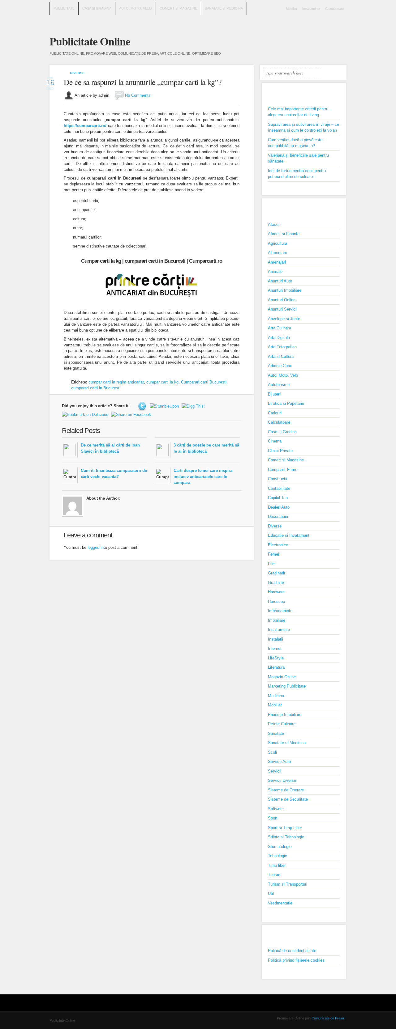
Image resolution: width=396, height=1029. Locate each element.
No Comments (138, 95)
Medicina (276, 695)
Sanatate (276, 733)
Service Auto (279, 761)
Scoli (272, 752)
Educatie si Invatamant (288, 535)
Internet (275, 648)
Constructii (277, 478)
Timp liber (277, 865)
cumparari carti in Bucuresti (95, 388)
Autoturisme (279, 384)
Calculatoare (334, 9)
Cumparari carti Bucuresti (203, 382)
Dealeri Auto (279, 507)
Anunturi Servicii (282, 309)
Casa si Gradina (96, 8)
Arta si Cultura (281, 356)
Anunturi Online (281, 300)
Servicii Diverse (282, 780)
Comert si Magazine (178, 8)
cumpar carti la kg (162, 382)
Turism (274, 874)
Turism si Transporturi (287, 884)
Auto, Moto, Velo (135, 8)
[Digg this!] (194, 406)
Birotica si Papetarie (286, 403)
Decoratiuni (278, 516)
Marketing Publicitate (287, 686)
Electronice (278, 545)
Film (272, 563)
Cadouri (275, 413)
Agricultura (277, 243)
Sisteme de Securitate (288, 799)
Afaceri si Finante (283, 233)
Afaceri (274, 224)
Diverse (77, 73)
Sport (273, 818)
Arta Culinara (279, 328)
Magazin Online (282, 677)
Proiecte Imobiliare (284, 714)
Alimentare (277, 252)
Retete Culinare (281, 724)
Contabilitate (279, 488)
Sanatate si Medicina (224, 8)
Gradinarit (276, 573)
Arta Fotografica (282, 347)
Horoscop (276, 601)
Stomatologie (279, 846)
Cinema (275, 441)
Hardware (276, 592)
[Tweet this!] (142, 406)
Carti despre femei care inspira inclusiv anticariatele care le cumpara (203, 476)
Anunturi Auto (280, 281)
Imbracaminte (280, 610)
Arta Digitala (279, 337)
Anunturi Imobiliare (284, 290)
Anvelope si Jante (284, 318)
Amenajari (277, 262)
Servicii (274, 771)
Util (271, 893)
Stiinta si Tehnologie (286, 837)
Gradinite (276, 582)
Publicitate (64, 8)
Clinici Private (280, 450)
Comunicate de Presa (328, 1018)
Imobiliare (276, 620)
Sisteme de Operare (286, 790)
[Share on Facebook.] (132, 414)
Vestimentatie (280, 903)
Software (276, 809)
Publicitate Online (90, 41)
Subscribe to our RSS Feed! (341, 37)
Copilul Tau (278, 497)
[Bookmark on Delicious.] (86, 414)
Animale (275, 271)
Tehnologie (277, 855)
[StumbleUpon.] (165, 406)
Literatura (276, 667)
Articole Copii (280, 365)
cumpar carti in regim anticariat (116, 382)
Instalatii (275, 639)
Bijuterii (274, 394)
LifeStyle (276, 658)
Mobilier (291, 9)
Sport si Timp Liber (285, 827)
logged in (96, 547)
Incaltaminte (311, 9)
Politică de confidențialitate (292, 950)
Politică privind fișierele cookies (296, 960)
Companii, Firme (282, 469)
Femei (273, 554)
